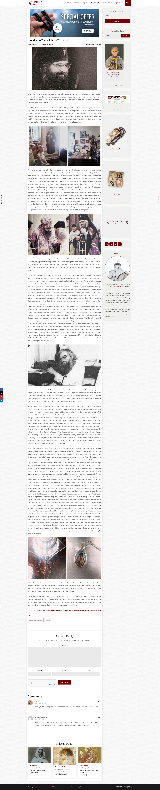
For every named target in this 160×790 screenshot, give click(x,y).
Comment (64, 645)
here (109, 309)
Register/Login (119, 3)
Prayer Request (107, 3)
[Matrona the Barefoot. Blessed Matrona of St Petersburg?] (39, 755)
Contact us (118, 786)
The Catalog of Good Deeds (42, 787)
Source (51, 44)
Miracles (47, 620)
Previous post (2, 199)
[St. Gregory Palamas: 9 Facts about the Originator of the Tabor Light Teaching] (89, 755)
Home (69, 3)
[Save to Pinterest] (1, 397)
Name (39, 671)
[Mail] (115, 244)
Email (64, 671)
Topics (85, 3)
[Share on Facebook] (1, 389)
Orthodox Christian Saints (36, 620)
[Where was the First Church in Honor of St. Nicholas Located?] (64, 755)
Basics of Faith (95, 3)
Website (88, 671)
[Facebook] (111, 244)
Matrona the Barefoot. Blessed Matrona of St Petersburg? (37, 770)
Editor (46, 44)
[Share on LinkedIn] (1, 400)
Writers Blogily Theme (77, 787)
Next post (158, 199)
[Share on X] (1, 393)
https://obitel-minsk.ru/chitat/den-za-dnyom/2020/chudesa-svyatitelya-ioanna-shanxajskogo (70, 610)
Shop (127, 3)
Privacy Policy (128, 786)
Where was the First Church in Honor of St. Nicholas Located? (63, 771)
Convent (76, 3)
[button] (114, 110)
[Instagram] (107, 244)
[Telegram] (120, 244)
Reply (99, 701)
